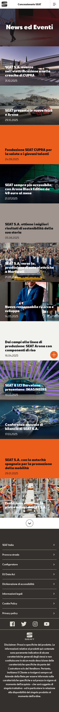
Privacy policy (10, 613)
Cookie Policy (9, 603)
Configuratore (10, 564)
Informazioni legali (12, 593)
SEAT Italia (8, 545)
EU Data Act (8, 574)
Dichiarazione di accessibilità (18, 584)
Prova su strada (10, 554)
